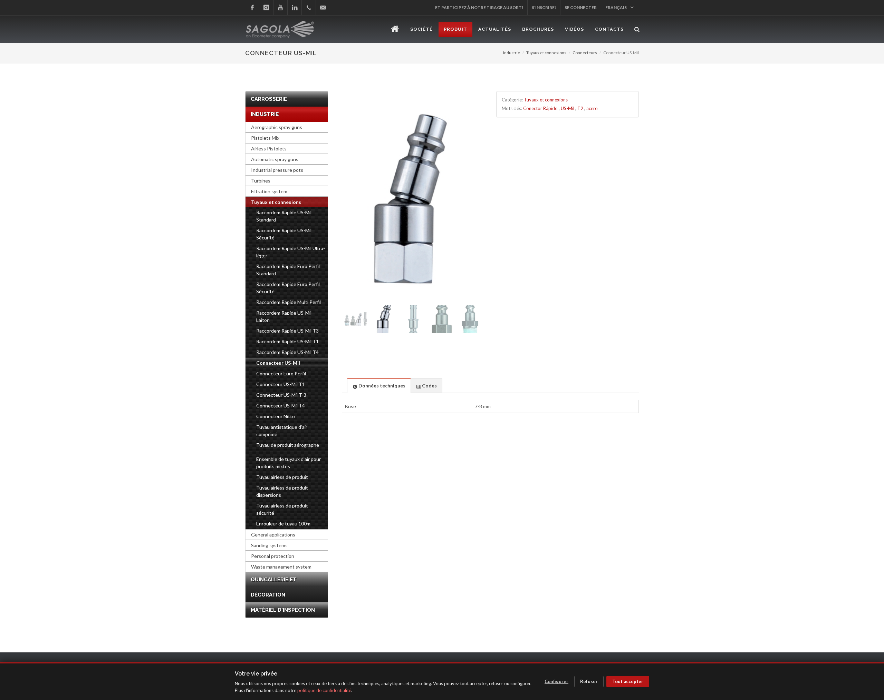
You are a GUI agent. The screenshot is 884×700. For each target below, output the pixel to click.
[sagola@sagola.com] (323, 7)
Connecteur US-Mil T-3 (281, 395)
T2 (580, 108)
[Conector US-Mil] (413, 197)
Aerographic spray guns (276, 127)
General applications (273, 535)
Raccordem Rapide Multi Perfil (288, 302)
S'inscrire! (544, 7)
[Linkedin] (294, 7)
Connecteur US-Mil (278, 363)
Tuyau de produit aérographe (287, 445)
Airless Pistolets (269, 148)
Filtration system (269, 191)
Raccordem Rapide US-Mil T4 (287, 352)
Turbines (260, 181)
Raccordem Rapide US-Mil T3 (287, 331)
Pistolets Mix (265, 138)
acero (592, 108)
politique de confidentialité (324, 690)
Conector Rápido (540, 108)
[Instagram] (266, 7)
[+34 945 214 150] (309, 7)
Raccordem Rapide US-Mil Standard (283, 216)
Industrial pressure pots (277, 170)
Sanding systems (269, 545)
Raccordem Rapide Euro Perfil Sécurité (288, 287)
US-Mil (567, 108)
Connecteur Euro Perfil (281, 373)
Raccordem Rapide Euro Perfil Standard (288, 269)
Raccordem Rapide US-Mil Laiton (283, 316)
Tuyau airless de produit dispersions (282, 491)
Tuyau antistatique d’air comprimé (281, 430)
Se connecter (581, 7)
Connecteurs (585, 52)
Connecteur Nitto (275, 416)
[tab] (379, 385)
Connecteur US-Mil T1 (280, 384)
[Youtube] (280, 7)
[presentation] (379, 385)
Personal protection (272, 556)
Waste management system (281, 567)
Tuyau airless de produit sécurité (282, 509)
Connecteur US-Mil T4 (280, 405)
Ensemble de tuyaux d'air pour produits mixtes (288, 462)
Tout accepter (627, 681)
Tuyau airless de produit (282, 477)
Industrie (511, 52)
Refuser (589, 681)
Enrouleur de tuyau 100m (283, 523)
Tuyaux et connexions (546, 52)
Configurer (556, 681)
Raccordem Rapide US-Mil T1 (287, 341)
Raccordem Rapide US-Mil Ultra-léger (290, 251)
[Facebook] (252, 7)
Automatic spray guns (274, 159)
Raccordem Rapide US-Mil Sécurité (283, 233)
